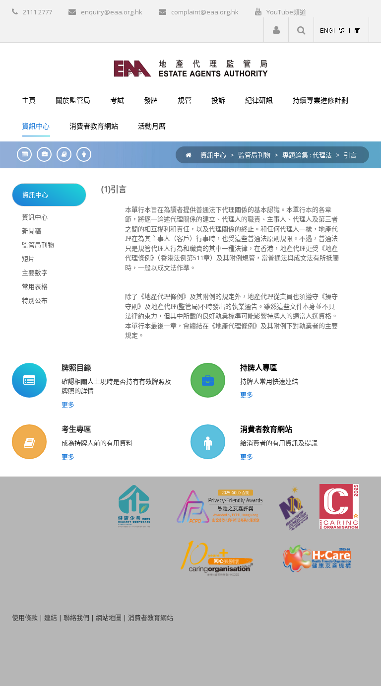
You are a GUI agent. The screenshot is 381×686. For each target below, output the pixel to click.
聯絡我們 (76, 617)
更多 (68, 404)
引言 (350, 154)
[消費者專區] (81, 154)
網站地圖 (109, 617)
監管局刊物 (254, 154)
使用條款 (25, 617)
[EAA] (191, 67)
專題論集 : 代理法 (307, 154)
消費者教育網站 (266, 429)
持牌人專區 (258, 367)
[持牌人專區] (42, 154)
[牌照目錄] (22, 154)
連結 (50, 617)
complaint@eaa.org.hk (205, 11)
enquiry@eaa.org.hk (111, 11)
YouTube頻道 (286, 11)
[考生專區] (61, 154)
